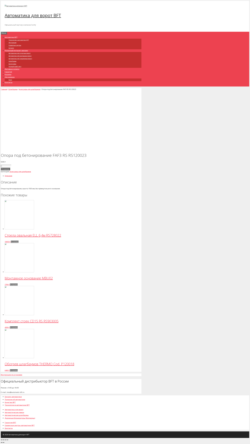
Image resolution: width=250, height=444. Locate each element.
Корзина (8, 74)
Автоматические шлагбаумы (17, 415)
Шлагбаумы (12, 61)
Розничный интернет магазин (16, 50)
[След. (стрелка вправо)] (3, 442)
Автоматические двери (14, 412)
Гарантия (8, 72)
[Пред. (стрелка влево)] (1, 442)
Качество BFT (10, 402)
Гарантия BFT (10, 422)
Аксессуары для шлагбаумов (29, 89)
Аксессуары (12, 64)
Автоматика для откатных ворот (20, 53)
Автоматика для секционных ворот (20, 59)
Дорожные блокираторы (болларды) (20, 418)
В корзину (5, 169)
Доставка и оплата (12, 69)
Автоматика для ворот (14, 409)
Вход (10, 80)
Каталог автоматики (13, 397)
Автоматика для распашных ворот (20, 56)
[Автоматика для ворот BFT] (16, 6)
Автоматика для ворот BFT (33, 15)
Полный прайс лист (15, 66)
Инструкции (12, 43)
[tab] (73, 176)
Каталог (11, 48)
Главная (4, 89)
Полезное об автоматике (15, 399)
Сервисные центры (15, 45)
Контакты (8, 82)
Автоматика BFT (11, 37)
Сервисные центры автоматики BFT (20, 425)
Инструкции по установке (11, 375)
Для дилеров (10, 77)
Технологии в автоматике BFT (19, 40)
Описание (8, 176)
